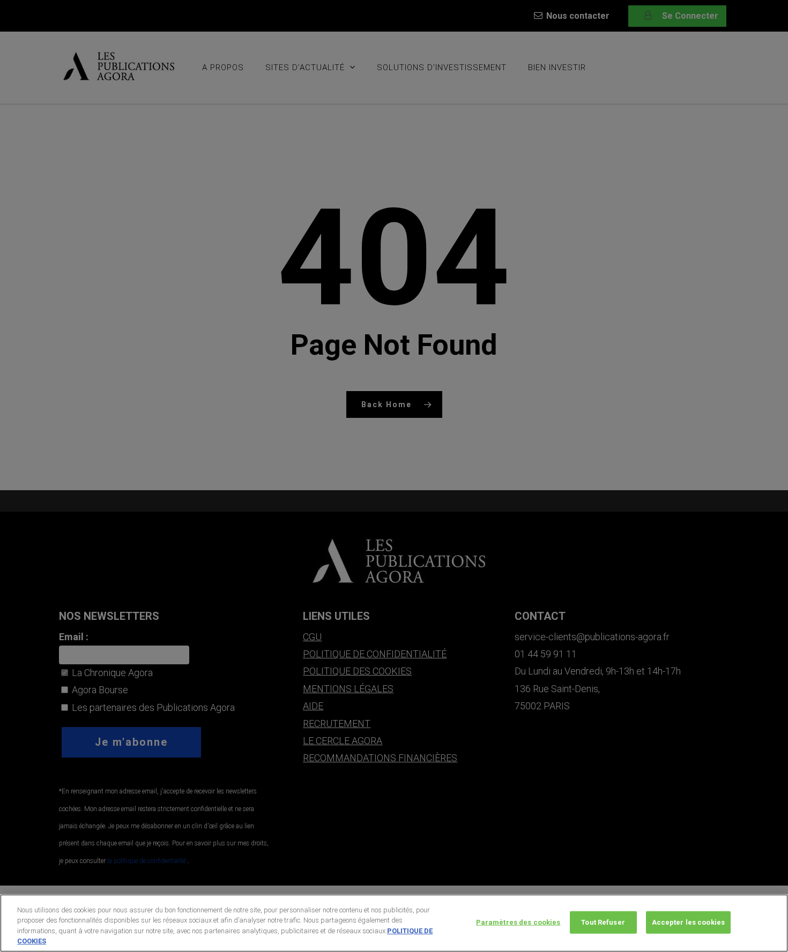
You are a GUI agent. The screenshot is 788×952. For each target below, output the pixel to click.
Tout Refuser (603, 922)
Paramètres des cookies (518, 922)
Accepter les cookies (688, 922)
